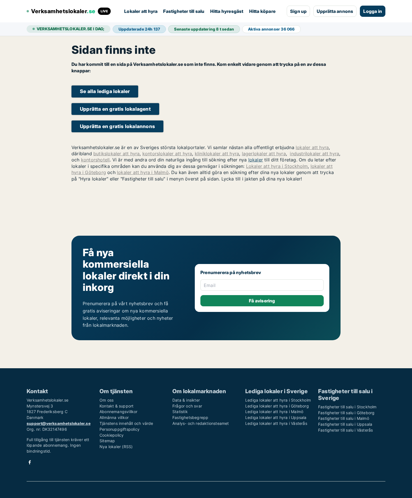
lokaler (255, 160)
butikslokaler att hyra (116, 153)
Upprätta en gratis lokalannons (117, 126)
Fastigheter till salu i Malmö (343, 418)
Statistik (180, 411)
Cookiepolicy (111, 435)
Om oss (106, 400)
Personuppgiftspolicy (119, 429)
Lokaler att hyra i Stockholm (277, 166)
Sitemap (107, 440)
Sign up (298, 11)
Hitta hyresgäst (227, 11)
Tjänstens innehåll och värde (126, 423)
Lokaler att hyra (141, 11)
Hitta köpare (262, 11)
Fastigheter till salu (183, 11)
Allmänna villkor (114, 417)
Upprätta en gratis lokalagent (115, 109)
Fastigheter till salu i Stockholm (347, 406)
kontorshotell (95, 160)
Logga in (372, 11)
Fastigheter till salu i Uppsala (345, 424)
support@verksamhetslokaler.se (59, 423)
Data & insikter (186, 400)
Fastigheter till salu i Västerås (345, 430)
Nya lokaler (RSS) (116, 446)
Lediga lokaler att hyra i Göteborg (277, 406)
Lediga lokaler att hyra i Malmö (274, 411)
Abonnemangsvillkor (118, 411)
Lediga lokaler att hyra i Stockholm (278, 400)
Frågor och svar (187, 406)
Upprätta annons (335, 11)
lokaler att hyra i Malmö (143, 172)
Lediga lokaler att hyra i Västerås (276, 423)
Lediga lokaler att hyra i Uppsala (276, 417)
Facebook (30, 462)
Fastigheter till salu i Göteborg (346, 412)
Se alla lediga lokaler (105, 91)
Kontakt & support (116, 406)
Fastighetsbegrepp (190, 417)
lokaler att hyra (312, 147)
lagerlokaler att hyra (264, 153)
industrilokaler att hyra (314, 153)
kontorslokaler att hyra (167, 153)
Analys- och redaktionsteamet (200, 423)
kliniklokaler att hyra (217, 153)
